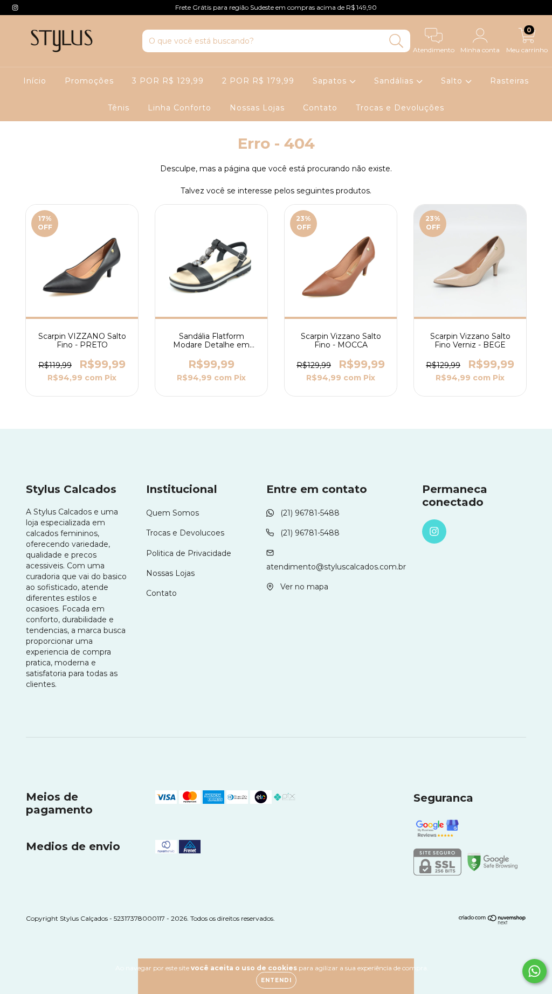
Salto (453, 81)
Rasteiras (509, 81)
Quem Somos (172, 513)
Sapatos (331, 81)
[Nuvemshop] (492, 922)
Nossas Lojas (257, 108)
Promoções (89, 81)
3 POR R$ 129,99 (168, 81)
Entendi (276, 980)
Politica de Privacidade (188, 553)
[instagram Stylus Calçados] (15, 7)
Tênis (118, 108)
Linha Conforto (179, 108)
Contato (320, 108)
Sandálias (395, 81)
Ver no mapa (304, 587)
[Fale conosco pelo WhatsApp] (534, 971)
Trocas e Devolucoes (185, 533)
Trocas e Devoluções (400, 108)
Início (34, 81)
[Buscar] (396, 41)
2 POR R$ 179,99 (258, 81)
